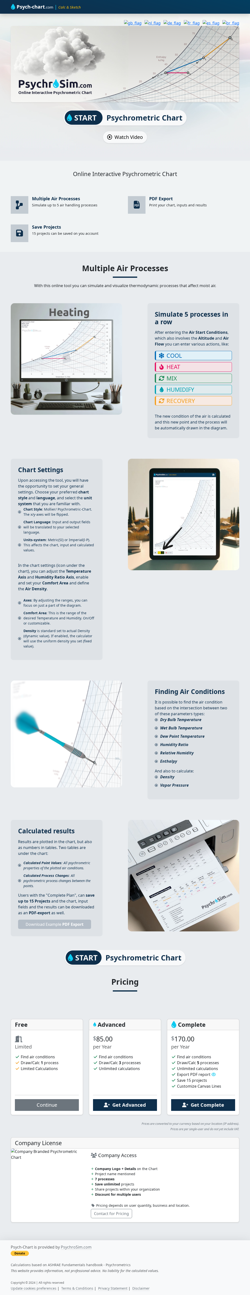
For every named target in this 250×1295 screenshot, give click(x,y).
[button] (213, 1074)
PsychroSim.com (76, 1247)
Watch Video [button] (127, 137)
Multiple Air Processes (56, 198)
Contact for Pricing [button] (111, 1213)
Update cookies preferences (33, 1288)
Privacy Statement (112, 1288)
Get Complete (206, 1105)
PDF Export (161, 198)
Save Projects (46, 227)
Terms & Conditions (77, 1288)
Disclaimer (141, 1288)
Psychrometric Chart (127, 117)
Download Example (54, 924)
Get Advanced (128, 1105)
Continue (47, 1105)
